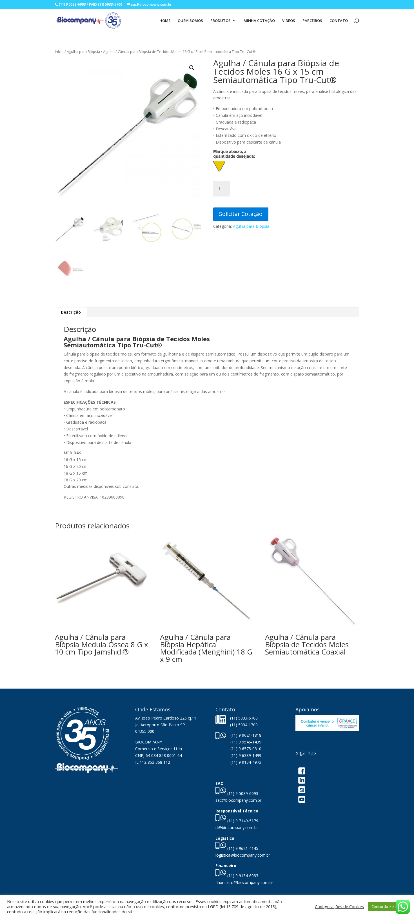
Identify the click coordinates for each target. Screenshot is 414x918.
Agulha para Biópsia (83, 51)
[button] (192, 68)
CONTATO (339, 21)
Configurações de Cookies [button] (339, 906)
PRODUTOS (220, 21)
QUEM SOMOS (190, 21)
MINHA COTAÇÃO (259, 21)
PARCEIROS (312, 21)
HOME (164, 21)
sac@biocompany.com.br (238, 800)
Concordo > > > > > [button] (387, 906)
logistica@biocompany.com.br (242, 855)
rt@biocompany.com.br (236, 827)
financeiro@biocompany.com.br (244, 882)
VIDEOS (288, 21)
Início (59, 51)
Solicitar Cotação (240, 214)
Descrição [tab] (71, 312)
